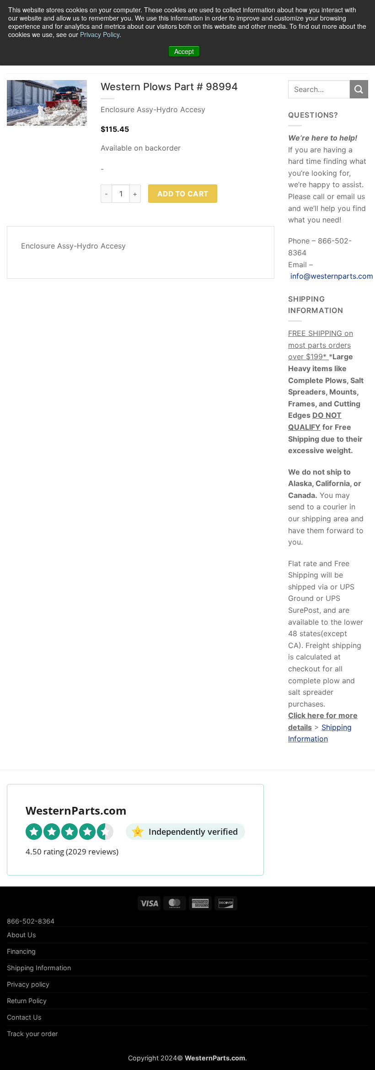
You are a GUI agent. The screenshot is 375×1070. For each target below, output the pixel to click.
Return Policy (27, 1001)
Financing (21, 951)
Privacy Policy (99, 34)
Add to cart (183, 193)
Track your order (32, 1034)
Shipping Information (39, 968)
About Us (21, 935)
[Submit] (359, 89)
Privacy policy (28, 984)
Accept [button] (184, 51)
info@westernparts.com (331, 276)
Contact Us (24, 1017)
